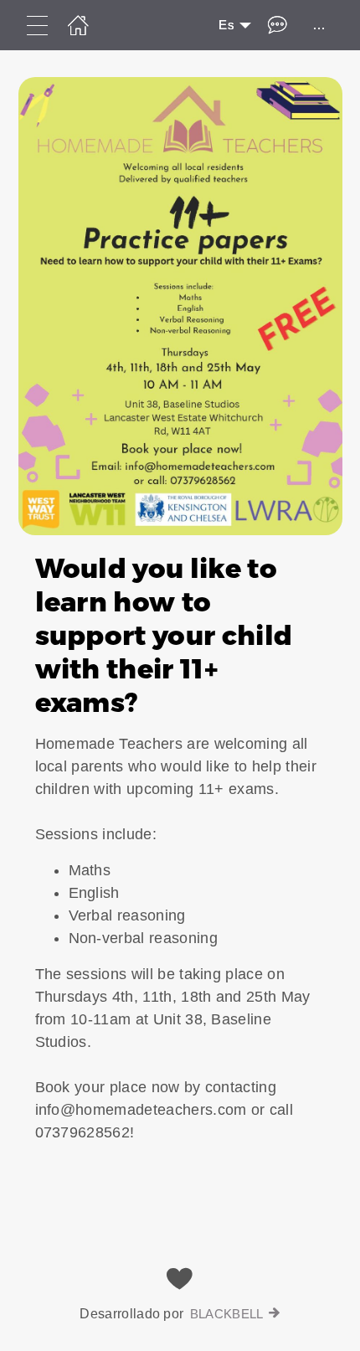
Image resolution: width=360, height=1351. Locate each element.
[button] (180, 637)
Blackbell (227, 1314)
